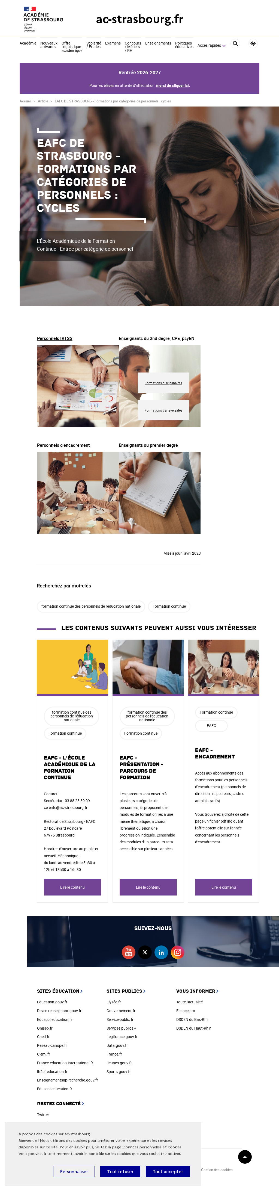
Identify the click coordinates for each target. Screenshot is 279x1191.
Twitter (43, 1114)
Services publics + (121, 1028)
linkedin (161, 952)
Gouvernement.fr (121, 1010)
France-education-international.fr (65, 1062)
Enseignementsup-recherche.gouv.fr (67, 1080)
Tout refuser (120, 1171)
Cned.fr (43, 1036)
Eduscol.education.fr (54, 1019)
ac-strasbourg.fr (139, 19)
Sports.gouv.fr (119, 1071)
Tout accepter (168, 1171)
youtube (128, 952)
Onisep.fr (45, 1028)
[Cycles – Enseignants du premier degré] (160, 494)
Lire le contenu (72, 887)
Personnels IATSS (54, 338)
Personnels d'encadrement (63, 445)
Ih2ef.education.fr (52, 1071)
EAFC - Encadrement (215, 753)
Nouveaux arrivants (48, 45)
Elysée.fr (114, 1001)
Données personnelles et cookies (151, 1147)
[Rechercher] (235, 45)
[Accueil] (47, 19)
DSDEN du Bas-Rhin (193, 1019)
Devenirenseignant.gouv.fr (59, 1010)
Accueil (25, 101)
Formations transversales (163, 410)
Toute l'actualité (189, 1001)
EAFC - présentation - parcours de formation (141, 768)
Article (43, 101)
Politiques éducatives (184, 45)
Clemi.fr (43, 1054)
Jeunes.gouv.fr (119, 1062)
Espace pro (185, 1010)
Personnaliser (74, 1171)
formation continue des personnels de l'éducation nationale (91, 606)
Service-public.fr (120, 1019)
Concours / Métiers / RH (133, 47)
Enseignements (158, 43)
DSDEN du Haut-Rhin (193, 1028)
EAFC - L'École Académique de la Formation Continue (69, 768)
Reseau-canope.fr (52, 1045)
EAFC (211, 725)
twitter (145, 952)
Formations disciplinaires (163, 383)
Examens (113, 43)
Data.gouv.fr (117, 1045)
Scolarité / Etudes (93, 45)
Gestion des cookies (217, 1169)
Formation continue (169, 606)
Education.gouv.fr (52, 1001)
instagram (177, 952)
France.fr (114, 1054)
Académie (28, 43)
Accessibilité (253, 43)
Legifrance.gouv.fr (122, 1036)
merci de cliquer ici (172, 85)
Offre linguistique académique (72, 47)
